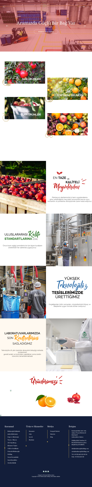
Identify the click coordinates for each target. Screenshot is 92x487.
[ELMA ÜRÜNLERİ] (25, 108)
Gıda (30, 434)
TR (78, 6)
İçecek (31, 437)
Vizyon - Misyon (12, 440)
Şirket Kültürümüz (13, 434)
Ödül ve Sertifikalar (13, 448)
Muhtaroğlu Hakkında (14, 431)
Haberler (52, 434)
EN (84, 6)
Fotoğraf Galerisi (55, 431)
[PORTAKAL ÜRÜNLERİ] (67, 89)
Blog (51, 437)
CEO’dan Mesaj (12, 442)
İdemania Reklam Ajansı (48, 475)
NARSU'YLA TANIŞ (46, 31)
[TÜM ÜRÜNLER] (67, 124)
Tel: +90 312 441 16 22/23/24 (79, 454)
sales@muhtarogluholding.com (80, 451)
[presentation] (7, 26)
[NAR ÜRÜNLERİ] (25, 72)
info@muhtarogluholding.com (80, 448)
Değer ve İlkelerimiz (13, 437)
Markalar (31, 440)
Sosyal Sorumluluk (13, 457)
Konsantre (32, 431)
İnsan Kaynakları (12, 460)
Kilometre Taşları (12, 445)
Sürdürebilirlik (12, 463)
